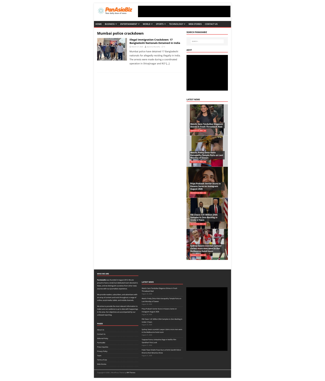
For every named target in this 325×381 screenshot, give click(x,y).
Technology (176, 24)
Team (99, 355)
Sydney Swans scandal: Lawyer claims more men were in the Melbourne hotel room (206, 248)
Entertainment (128, 24)
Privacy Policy (102, 351)
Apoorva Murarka (153, 47)
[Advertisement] (184, 11)
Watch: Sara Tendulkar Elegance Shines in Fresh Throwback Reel (206, 125)
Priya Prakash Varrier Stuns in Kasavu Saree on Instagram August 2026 (205, 186)
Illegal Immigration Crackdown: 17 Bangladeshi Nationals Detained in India (154, 41)
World (146, 24)
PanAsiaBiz (101, 280)
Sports (160, 24)
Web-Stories (195, 24)
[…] (167, 63)
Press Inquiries (102, 347)
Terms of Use (102, 360)
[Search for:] (207, 41)
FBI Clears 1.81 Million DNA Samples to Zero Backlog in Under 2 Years (203, 217)
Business (110, 24)
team (127, 283)
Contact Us (211, 24)
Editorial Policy (102, 338)
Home (98, 24)
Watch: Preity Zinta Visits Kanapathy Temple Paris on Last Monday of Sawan (206, 155)
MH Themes (131, 372)
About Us (100, 330)
